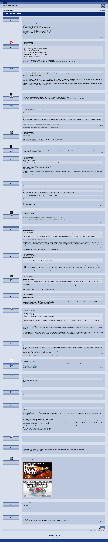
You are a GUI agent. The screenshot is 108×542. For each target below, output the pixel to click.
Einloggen (18, 3)
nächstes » (103, 9)
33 (6, 10)
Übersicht (5, 3)
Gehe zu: (91, 530)
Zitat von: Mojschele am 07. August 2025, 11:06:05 (29, 406)
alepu (11, 460)
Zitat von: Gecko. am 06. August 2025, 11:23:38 (28, 393)
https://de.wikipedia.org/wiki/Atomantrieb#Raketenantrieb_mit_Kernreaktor (33, 76)
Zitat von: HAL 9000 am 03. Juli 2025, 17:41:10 (28, 45)
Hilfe (8, 3)
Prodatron (11, 214)
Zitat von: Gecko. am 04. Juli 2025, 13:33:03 (28, 257)
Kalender (14, 3)
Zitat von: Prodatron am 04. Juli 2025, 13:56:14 (28, 230)
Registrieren (22, 3)
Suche (11, 3)
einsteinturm (11, 96)
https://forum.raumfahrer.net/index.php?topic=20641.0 (30, 366)
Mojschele (11, 253)
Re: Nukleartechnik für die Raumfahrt (29, 18)
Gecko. (11, 67)
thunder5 (11, 278)
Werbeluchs (8, 540)
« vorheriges (100, 9)
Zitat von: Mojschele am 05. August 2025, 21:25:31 (29, 279)
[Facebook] (11, 48)
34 (7, 10)
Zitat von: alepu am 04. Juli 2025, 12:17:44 (28, 184)
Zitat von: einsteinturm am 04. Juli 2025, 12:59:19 (29, 160)
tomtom (11, 363)
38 (10, 10)
